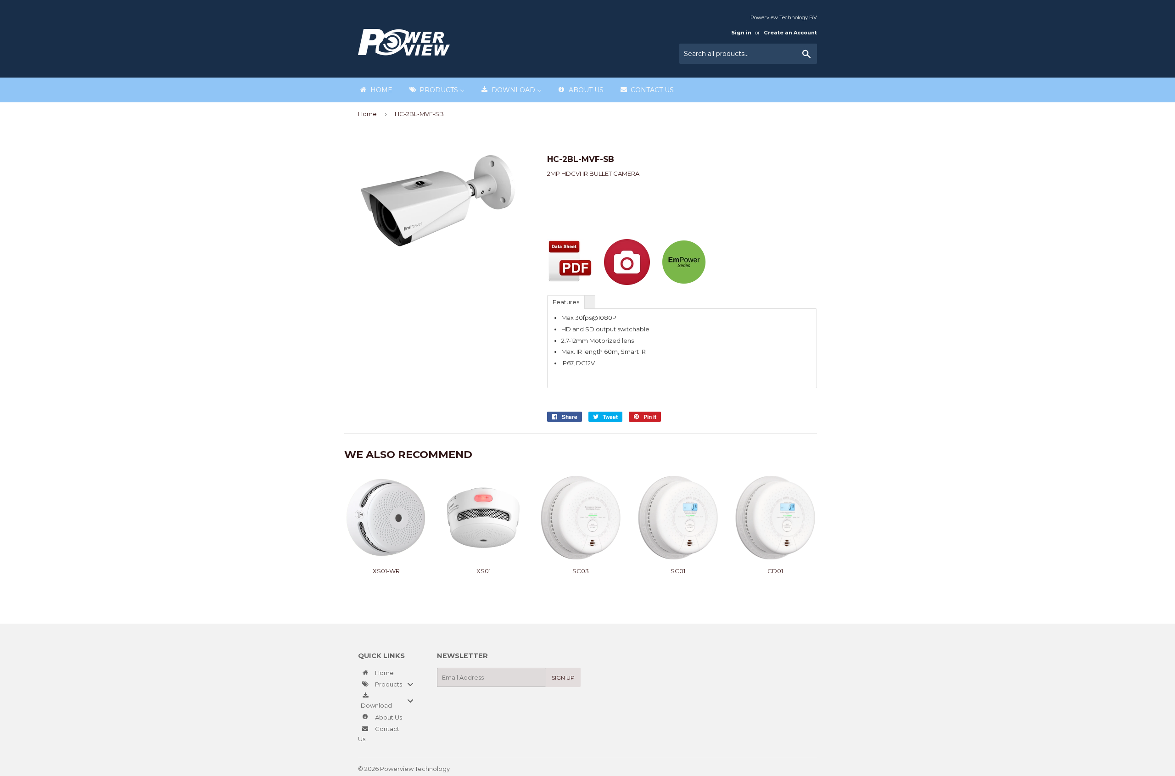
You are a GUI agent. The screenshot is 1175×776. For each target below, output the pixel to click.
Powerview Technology (415, 768)
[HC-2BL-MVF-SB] (627, 282)
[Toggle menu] (410, 684)
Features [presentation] (566, 302)
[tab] (565, 301)
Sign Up (563, 677)
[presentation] (589, 301)
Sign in (741, 32)
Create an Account (790, 32)
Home (367, 113)
